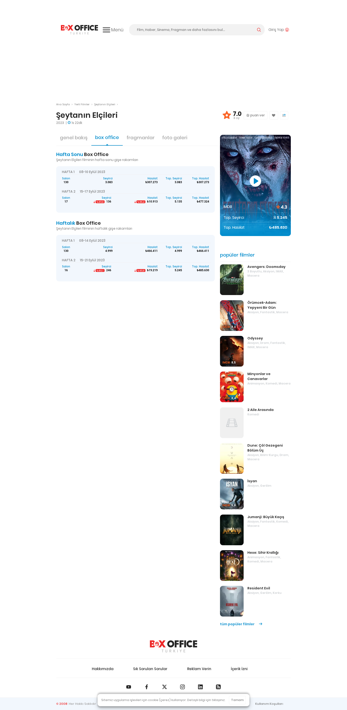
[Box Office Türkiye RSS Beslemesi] (218, 687)
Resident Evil (258, 588)
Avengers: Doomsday (266, 266)
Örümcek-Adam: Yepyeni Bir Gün (262, 305)
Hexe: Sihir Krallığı (263, 552)
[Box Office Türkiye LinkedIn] (200, 687)
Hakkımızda (103, 668)
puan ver (257, 115)
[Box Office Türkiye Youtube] (128, 687)
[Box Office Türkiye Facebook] (146, 687)
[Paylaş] (284, 115)
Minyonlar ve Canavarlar (259, 376)
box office (107, 137)
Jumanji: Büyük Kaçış (265, 517)
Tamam (237, 700)
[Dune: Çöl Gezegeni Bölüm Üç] (232, 458)
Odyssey (255, 338)
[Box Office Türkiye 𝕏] (164, 687)
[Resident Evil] (232, 601)
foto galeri (174, 137)
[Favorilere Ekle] (273, 115)
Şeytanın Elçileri (104, 104)
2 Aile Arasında (260, 409)
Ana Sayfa (63, 104)
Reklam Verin (199, 668)
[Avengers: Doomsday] (232, 279)
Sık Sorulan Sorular (150, 668)
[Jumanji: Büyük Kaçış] (232, 530)
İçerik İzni (239, 668)
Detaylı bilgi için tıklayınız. (206, 700)
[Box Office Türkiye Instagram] (182, 687)
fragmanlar (141, 137)
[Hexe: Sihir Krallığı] (232, 565)
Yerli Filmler (81, 104)
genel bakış (74, 137)
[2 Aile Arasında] (232, 422)
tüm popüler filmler (237, 624)
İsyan (252, 481)
